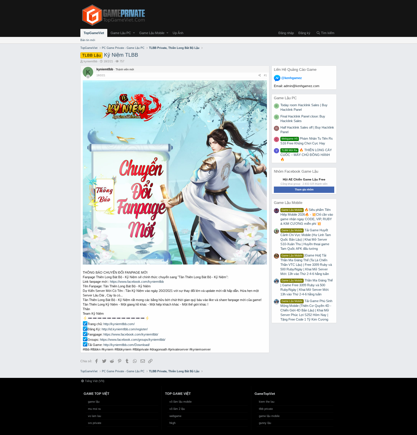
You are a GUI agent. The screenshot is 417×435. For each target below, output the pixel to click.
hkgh (172, 423)
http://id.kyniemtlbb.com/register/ (125, 329)
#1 (265, 75)
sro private (94, 423)
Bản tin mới (87, 40)
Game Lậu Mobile (151, 33)
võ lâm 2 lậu (177, 408)
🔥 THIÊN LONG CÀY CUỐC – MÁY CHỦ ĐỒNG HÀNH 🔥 (306, 154)
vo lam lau (94, 416)
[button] (134, 33)
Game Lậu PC (121, 33)
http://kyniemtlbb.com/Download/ (126, 345)
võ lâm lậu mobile (180, 401)
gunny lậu (265, 423)
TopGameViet (94, 33)
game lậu (93, 401)
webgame (175, 416)
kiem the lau (266, 401)
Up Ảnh (178, 33)
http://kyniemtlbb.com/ (119, 324)
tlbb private (266, 408)
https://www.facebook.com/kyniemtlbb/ (130, 334)
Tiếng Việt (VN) (94, 381)
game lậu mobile (269, 416)
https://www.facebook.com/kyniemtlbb (137, 281)
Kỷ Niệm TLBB (110, 55)
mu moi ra (94, 408)
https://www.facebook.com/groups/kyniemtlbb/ (132, 339)
